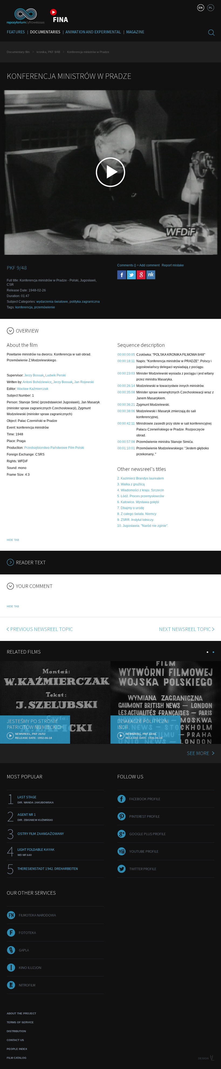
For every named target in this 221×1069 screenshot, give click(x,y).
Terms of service (20, 1022)
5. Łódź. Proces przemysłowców (140, 496)
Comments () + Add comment (138, 265)
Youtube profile (143, 851)
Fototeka (27, 932)
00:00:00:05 (126, 355)
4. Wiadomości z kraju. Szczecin (140, 490)
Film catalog (16, 1057)
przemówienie (44, 307)
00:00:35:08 (126, 392)
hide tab (13, 539)
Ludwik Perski (55, 375)
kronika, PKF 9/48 (48, 52)
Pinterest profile (144, 816)
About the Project (21, 1013)
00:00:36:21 (126, 405)
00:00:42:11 (126, 423)
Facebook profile (144, 798)
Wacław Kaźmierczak (32, 389)
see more (198, 753)
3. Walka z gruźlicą (131, 484)
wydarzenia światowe (52, 302)
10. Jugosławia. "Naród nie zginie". (142, 526)
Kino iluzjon (30, 967)
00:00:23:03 (126, 373)
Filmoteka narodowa (37, 915)
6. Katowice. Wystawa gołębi (138, 502)
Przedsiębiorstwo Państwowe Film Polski (54, 448)
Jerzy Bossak (34, 375)
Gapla (24, 950)
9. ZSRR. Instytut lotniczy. (135, 520)
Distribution (16, 1031)
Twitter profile (142, 868)
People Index (17, 1048)
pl (210, 7)
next (185, 629)
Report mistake (173, 265)
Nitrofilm (27, 985)
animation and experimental (93, 31)
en (200, 7)
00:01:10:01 (126, 448)
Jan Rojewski (84, 382)
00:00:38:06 (126, 411)
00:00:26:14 (126, 386)
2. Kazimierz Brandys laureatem (140, 478)
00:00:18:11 (126, 361)
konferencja (24, 307)
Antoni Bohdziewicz (37, 382)
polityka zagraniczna (85, 302)
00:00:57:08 (126, 442)
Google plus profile (147, 833)
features (16, 31)
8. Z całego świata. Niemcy (136, 514)
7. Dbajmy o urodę (130, 508)
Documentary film (18, 52)
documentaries (45, 31)
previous (41, 629)
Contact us (15, 1040)
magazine (135, 31)
